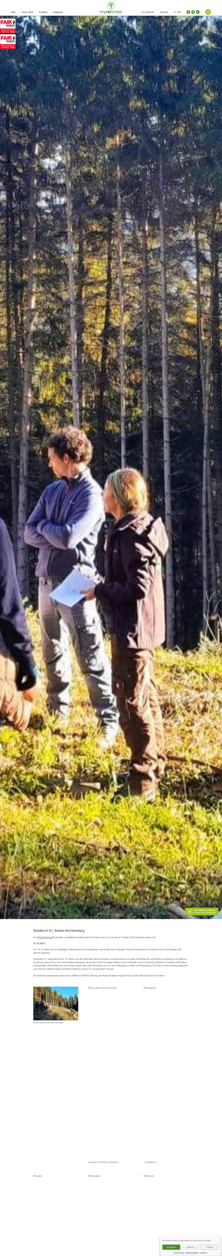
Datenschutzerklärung (192, 1253)
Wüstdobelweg (44, 937)
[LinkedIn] (198, 12)
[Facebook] (188, 12)
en (179, 12)
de (175, 12)
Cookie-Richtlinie (179, 1253)
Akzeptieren (171, 1247)
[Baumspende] (208, 12)
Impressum (203, 1253)
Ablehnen (190, 1247)
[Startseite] (111, 8)
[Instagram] (193, 12)
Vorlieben (209, 1247)
